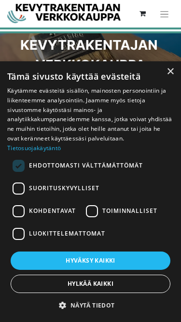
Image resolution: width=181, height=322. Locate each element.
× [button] (170, 71)
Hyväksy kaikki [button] (90, 260)
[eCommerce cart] (142, 13)
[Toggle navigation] (164, 14)
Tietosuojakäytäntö (34, 148)
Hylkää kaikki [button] (90, 284)
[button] (90, 305)
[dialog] (90, 191)
